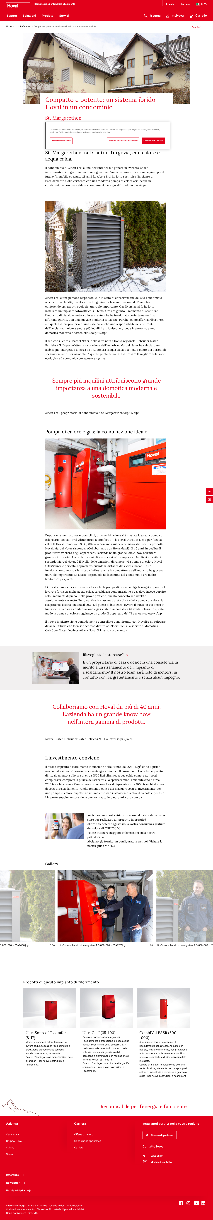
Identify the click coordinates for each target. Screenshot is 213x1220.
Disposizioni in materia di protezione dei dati (60, 1209)
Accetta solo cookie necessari (123, 141)
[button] (160, 1135)
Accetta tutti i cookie (153, 141)
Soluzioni (29, 16)
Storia (9, 1154)
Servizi (64, 16)
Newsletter (12, 1182)
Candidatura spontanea (87, 1140)
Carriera (185, 4)
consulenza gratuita (152, 824)
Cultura (10, 1147)
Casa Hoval (12, 1134)
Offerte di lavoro (83, 1134)
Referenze (25, 26)
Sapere (12, 16)
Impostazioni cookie (61, 141)
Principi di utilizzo (37, 1205)
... (16, 26)
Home (9, 26)
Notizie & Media (15, 1190)
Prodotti (47, 16)
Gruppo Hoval (14, 1140)
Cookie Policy (56, 1205)
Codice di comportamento (20, 1209)
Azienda (170, 4)
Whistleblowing (74, 1205)
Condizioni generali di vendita (22, 1213)
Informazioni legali (16, 1205)
